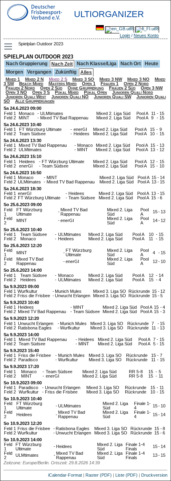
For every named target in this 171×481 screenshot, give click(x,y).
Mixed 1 (13, 79)
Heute (151, 63)
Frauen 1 (110, 83)
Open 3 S (41, 92)
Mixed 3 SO (83, 79)
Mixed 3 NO (138, 79)
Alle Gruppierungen (34, 101)
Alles (86, 72)
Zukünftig (65, 72)
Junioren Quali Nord (132, 92)
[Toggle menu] (9, 46)
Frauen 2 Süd (122, 88)
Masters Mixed (63, 83)
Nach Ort (130, 63)
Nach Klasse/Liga (97, 63)
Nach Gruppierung (26, 63)
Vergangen (39, 72)
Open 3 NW (152, 88)
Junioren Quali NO (70, 96)
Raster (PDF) (99, 475)
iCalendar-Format (65, 475)
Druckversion (154, 475)
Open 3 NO (16, 92)
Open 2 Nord (136, 83)
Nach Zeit (62, 64)
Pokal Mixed (67, 92)
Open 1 (88, 83)
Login (125, 35)
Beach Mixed (31, 83)
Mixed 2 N (34, 79)
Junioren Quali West (26, 96)
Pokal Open (95, 92)
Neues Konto (146, 35)
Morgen (14, 72)
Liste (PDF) (126, 475)
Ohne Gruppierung (86, 88)
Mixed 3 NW (110, 79)
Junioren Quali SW (112, 96)
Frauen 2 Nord (20, 88)
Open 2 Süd (51, 88)
